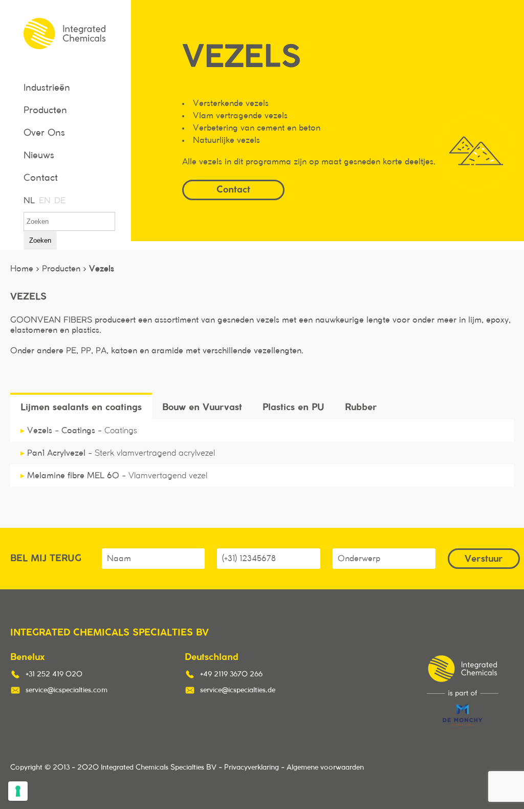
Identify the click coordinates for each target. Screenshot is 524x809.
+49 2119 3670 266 (231, 674)
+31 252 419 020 (54, 674)
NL (29, 201)
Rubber (361, 406)
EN (44, 201)
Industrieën (47, 88)
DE (59, 201)
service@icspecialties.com (66, 690)
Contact (41, 178)
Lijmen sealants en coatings (81, 406)
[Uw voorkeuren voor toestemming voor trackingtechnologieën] (18, 791)
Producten (45, 110)
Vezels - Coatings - (78, 431)
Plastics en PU (293, 406)
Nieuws (39, 155)
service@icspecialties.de (237, 690)
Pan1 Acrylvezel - (117, 453)
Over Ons (44, 133)
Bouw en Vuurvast (202, 406)
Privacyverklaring (251, 767)
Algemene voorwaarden (325, 767)
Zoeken (40, 240)
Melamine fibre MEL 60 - (113, 476)
